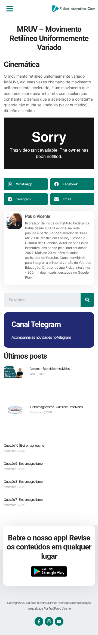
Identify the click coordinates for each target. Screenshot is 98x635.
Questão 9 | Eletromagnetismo (23, 463)
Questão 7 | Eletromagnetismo (23, 500)
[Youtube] (59, 621)
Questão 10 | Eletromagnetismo (24, 445)
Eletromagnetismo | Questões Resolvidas (56, 407)
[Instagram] (49, 621)
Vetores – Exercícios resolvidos (49, 369)
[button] (10, 8)
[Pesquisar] (87, 300)
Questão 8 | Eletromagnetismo (23, 481)
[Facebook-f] (39, 621)
